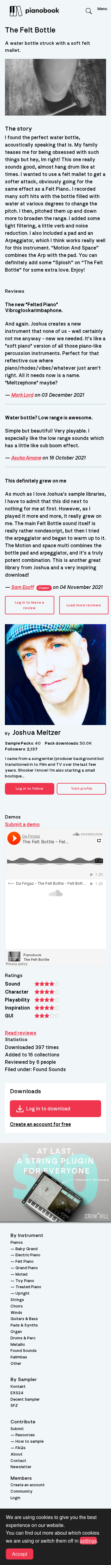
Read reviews (20, 1033)
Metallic (17, 1345)
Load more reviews (84, 605)
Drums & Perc (22, 1338)
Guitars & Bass (24, 1319)
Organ (16, 1332)
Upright (22, 1294)
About (16, 1454)
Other (15, 1364)
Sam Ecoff (30, 587)
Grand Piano (26, 1268)
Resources (25, 1435)
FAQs (20, 1448)
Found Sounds (23, 1351)
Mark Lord (22, 395)
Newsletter (20, 1467)
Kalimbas (18, 1357)
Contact (18, 1461)
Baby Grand (26, 1249)
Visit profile (81, 788)
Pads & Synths (24, 1325)
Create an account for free (40, 1124)
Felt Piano (24, 1262)
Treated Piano (28, 1287)
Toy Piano (24, 1281)
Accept (19, 1553)
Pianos (16, 1243)
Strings (17, 1300)
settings (88, 1540)
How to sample (29, 1442)
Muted (21, 1275)
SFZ (14, 1406)
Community (21, 1492)
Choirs (16, 1306)
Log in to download (48, 1108)
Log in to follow (29, 788)
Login (15, 1498)
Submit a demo (22, 824)
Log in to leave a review (29, 605)
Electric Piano (27, 1255)
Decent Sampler (25, 1400)
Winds (16, 1313)
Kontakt (18, 1387)
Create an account (27, 1485)
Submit (17, 1429)
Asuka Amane (26, 458)
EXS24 (16, 1393)
